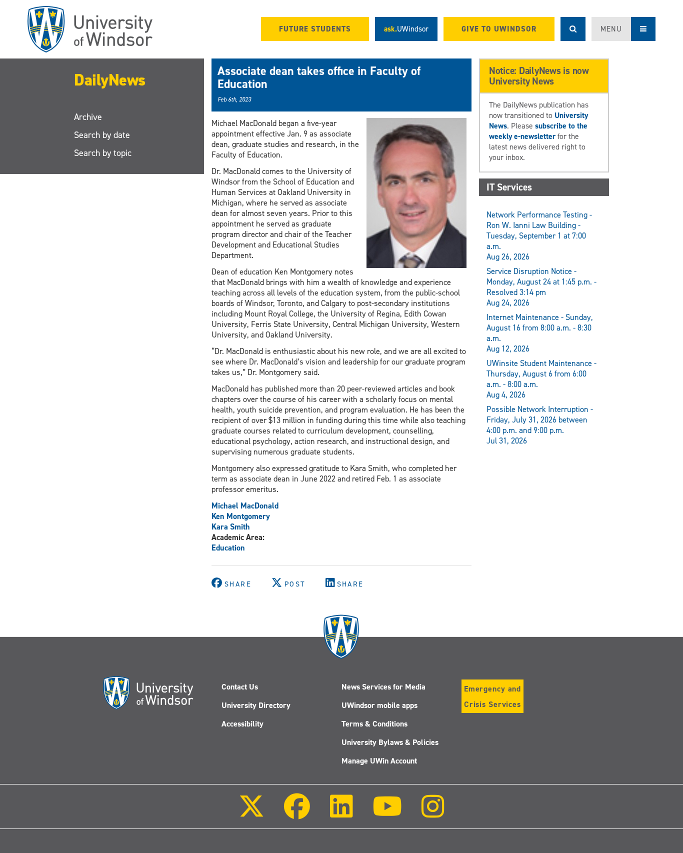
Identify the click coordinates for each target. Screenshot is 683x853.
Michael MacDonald (245, 505)
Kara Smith (231, 527)
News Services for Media (384, 687)
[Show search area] (573, 29)
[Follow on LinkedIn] (341, 813)
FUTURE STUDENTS (315, 29)
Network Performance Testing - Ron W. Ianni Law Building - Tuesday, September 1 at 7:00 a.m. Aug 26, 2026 (539, 236)
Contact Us (240, 687)
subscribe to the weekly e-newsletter (538, 131)
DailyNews (110, 80)
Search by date (102, 135)
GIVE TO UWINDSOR (499, 29)
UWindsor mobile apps (380, 705)
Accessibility (243, 723)
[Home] (90, 29)
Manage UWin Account (379, 761)
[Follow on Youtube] (387, 813)
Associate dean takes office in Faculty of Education (319, 77)
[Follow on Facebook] (297, 813)
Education (228, 547)
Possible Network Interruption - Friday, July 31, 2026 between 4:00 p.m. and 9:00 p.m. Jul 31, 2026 (539, 425)
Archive (88, 117)
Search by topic (103, 153)
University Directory (256, 705)
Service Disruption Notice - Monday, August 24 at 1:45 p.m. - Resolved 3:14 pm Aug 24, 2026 (541, 287)
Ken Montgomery (241, 516)
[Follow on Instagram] (433, 813)
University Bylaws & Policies (390, 742)
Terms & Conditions (375, 723)
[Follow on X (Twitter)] (252, 813)
